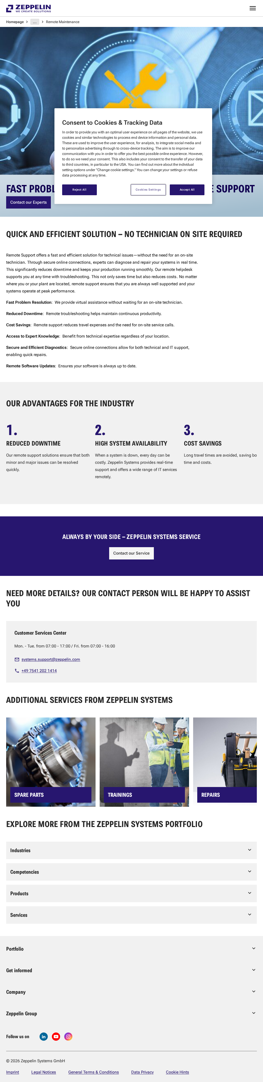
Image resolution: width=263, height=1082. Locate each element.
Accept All (187, 189)
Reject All (79, 189)
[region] (133, 156)
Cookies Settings (148, 189)
